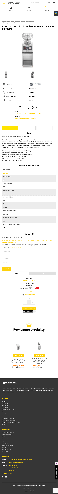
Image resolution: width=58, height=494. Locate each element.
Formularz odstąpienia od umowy (11, 422)
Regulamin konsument (8, 418)
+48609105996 (13, 468)
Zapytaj (31, 89)
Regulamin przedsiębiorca (9, 420)
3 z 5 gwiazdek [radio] (16, 247)
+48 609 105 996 (21, 114)
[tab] (10, 128)
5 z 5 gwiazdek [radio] (20, 247)
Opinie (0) (44, 128)
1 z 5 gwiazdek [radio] (12, 247)
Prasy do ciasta (30, 21)
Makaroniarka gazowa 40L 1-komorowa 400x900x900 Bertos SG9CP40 (39, 361)
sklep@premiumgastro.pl (25, 118)
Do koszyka (18, 355)
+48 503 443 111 (35, 114)
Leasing (4, 412)
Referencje (5, 405)
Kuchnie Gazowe (6, 439)
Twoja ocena (6, 247)
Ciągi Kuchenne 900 (7, 445)
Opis (10, 128)
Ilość (29, 299)
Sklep (12, 21)
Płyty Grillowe (5, 443)
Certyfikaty (5, 403)
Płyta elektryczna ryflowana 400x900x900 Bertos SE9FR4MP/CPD (18, 360)
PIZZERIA (23, 21)
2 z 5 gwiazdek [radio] (14, 247)
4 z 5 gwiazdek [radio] (18, 247)
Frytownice (5, 441)
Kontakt (4, 414)
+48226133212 (13, 465)
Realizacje (5, 407)
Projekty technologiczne (8, 409)
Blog (3, 424)
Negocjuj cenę (30, 291)
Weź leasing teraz (28, 311)
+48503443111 (13, 470)
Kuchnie (4, 436)
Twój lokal (17, 21)
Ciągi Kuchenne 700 (7, 434)
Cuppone (5, 173)
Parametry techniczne (27, 128)
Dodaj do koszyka (29, 308)
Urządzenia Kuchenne (8, 432)
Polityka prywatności (7, 416)
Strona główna (6, 21)
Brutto (42, 273)
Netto (16, 273)
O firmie (4, 401)
